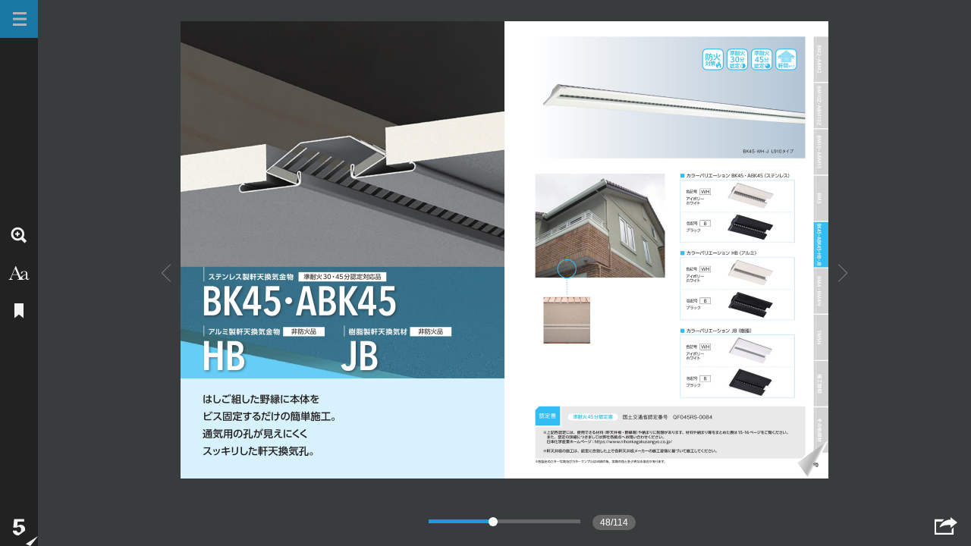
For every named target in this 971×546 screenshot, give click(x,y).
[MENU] (19, 19)
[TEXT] (19, 273)
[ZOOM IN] (19, 235)
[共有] (946, 526)
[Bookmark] (19, 311)
